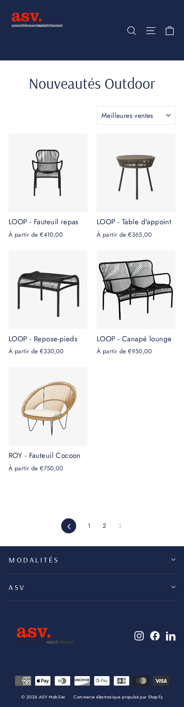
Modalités (34, 559)
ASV (17, 587)
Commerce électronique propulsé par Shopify (118, 697)
